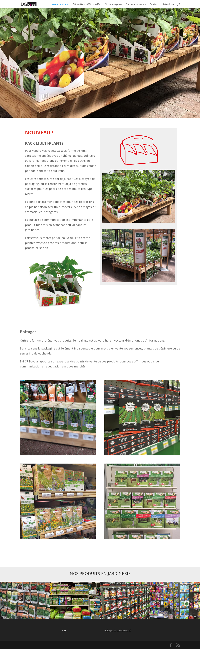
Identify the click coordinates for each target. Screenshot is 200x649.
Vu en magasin (113, 4)
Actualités (168, 4)
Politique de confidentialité (117, 630)
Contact (154, 4)
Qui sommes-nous (136, 4)
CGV (64, 630)
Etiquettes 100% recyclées (87, 4)
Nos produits (59, 4)
